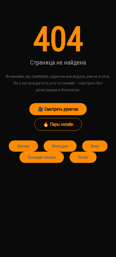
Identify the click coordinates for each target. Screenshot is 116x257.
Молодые (60, 146)
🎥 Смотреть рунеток (58, 109)
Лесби (83, 157)
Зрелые (23, 146)
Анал (95, 146)
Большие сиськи (41, 157)
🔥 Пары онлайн (58, 124)
